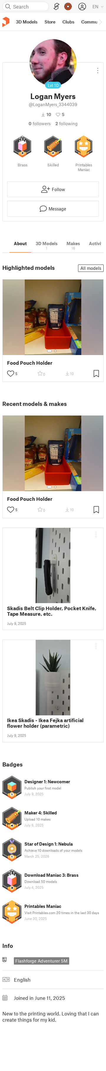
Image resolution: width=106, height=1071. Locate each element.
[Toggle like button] (10, 373)
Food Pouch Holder (29, 363)
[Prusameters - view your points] (68, 6)
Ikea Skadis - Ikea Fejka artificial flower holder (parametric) (45, 723)
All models (90, 268)
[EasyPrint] (56, 6)
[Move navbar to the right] (100, 22)
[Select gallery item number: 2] (55, 351)
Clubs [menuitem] (68, 21)
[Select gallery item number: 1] (49, 351)
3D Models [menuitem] (26, 21)
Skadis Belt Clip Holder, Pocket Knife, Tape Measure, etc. (51, 611)
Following (66, 123)
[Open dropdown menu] (98, 68)
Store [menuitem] (49, 21)
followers (40, 123)
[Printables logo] (5, 22)
